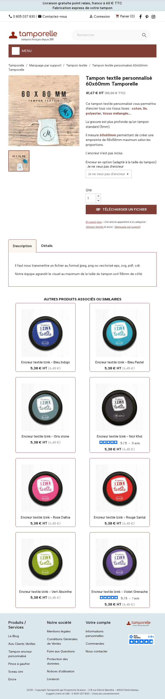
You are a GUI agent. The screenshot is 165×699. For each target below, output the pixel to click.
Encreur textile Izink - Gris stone (45, 436)
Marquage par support (127, 226)
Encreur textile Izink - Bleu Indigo (45, 362)
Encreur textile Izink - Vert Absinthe (45, 592)
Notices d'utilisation (60, 671)
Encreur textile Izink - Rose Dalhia (45, 517)
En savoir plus (94, 221)
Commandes (95, 643)
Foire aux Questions (61, 651)
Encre (12, 679)
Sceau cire (15, 671)
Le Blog (13, 636)
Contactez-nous (55, 16)
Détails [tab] (47, 246)
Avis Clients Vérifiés (21, 644)
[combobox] (111, 35)
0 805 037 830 (24, 16)
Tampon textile (95, 226)
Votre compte (98, 622)
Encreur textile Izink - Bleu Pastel (119, 362)
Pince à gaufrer (19, 664)
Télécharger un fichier (121, 209)
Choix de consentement (105, 693)
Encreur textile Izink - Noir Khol (119, 436)
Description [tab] (22, 246)
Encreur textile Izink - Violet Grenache (120, 592)
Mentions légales (59, 631)
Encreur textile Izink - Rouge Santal (119, 517)
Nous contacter (96, 651)
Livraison (53, 679)
